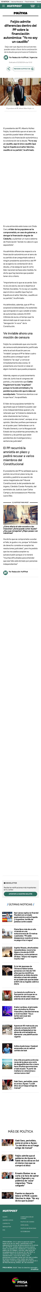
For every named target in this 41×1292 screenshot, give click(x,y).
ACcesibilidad (25, 1231)
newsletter (7, 1226)
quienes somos (8, 1220)
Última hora (33, 6)
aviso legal (25, 1225)
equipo (5, 1217)
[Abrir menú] (3, 6)
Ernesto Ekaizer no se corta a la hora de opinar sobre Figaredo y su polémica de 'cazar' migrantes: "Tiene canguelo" (27, 1179)
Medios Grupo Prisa (20, 1285)
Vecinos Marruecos (17, 1)
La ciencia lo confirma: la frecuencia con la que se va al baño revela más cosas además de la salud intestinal (26, 995)
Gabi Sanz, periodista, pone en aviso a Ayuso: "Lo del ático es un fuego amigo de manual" (26, 1084)
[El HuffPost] (14, 6)
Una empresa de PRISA (20, 1280)
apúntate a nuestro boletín (20, 894)
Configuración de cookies (27, 1217)
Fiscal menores (30, 1)
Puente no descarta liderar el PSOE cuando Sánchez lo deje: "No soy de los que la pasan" (27, 1197)
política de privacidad (28, 1228)
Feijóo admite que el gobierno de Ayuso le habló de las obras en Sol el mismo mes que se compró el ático (27, 1160)
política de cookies (27, 1222)
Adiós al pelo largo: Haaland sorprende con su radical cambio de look (26, 1048)
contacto (6, 1223)
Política (20, 13)
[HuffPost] (10, 1210)
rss (4, 1230)
